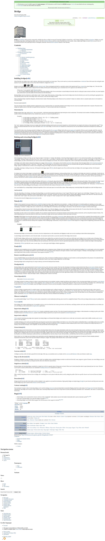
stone (40, 86)
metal (37, 86)
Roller (64, 427)
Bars (28, 423)
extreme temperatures (70, 312)
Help (4, 508)
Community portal (7, 500)
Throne (28, 418)
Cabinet (62, 416)
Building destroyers (28, 312)
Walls (15, 318)
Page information (7, 520)
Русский (5, 525)
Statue (98, 416)
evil (101, 323)
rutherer (16, 205)
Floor (28, 425)
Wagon (57, 429)
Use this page (20, 5)
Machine (17, 427)
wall (48, 181)
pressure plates (34, 198)
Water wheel (81, 427)
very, (65, 293)
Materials (36, 90)
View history (6, 486)
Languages (25, 403)
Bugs (18, 440)
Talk (4, 456)
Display (36, 419)
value (44, 126)
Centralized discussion (8, 499)
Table (102, 416)
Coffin (78, 416)
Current (19, 446)
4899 (90, 396)
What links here (6, 513)
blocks (31, 112)
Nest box (53, 419)
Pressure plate (59, 427)
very (68, 293)
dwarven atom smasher (66, 185)
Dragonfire (16, 134)
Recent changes (6, 501)
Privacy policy (6, 531)
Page (18, 465)
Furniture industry (46, 433)
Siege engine (46, 429)
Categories (16, 436)
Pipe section (52, 427)
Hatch (49, 423)
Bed (43, 416)
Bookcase (32, 419)
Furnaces (62, 413)
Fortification (32, 425)
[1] (99, 124)
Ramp (37, 425)
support (38, 216)
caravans (100, 318)
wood (44, 86)
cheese (44, 282)
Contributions (6, 457)
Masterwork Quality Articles (23, 438)
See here (73, 4)
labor (59, 126)
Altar (28, 419)
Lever (38, 427)
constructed (83, 81)
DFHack (23, 243)
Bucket (58, 416)
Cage (66, 416)
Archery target (30, 429)
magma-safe (73, 130)
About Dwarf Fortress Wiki (9, 533)
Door (35, 423)
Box (49, 416)
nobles (52, 282)
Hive (50, 419)
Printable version (7, 517)
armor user (51, 388)
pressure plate (97, 163)
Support (73, 427)
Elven (16, 406)
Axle (28, 427)
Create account (6, 459)
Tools (25, 419)
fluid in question (54, 42)
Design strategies (30, 433)
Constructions (23, 425)
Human (16, 409)
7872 (47, 398)
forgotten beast (26, 284)
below (51, 82)
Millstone (47, 427)
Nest (63, 429)
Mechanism (42, 427)
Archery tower (36, 311)
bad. (70, 293)
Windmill (87, 427)
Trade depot (52, 429)
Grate (46, 423)
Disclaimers (6, 534)
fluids (91, 41)
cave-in (27, 217)
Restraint (92, 416)
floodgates (16, 269)
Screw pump (68, 427)
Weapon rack (36, 418)
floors (85, 249)
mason (82, 86)
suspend (69, 220)
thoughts (82, 381)
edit (28, 78)
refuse (25, 282)
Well (60, 429)
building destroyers (94, 268)
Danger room (90, 388)
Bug (50, 251)
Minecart (32, 299)
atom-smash (81, 205)
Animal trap (29, 416)
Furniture (24, 417)
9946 (52, 251)
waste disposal (101, 281)
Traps (16, 287)
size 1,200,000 (38, 204)
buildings (22, 39)
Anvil (34, 416)
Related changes (7, 514)
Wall (44, 425)
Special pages (6, 516)
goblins (28, 282)
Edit (4, 485)
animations (42, 382)
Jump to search (26, 16)
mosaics (34, 382)
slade (41, 134)
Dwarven (17, 404)
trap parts (23, 427)
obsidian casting (29, 210)
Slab (95, 416)
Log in (4, 460)
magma (55, 130)
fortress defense (48, 41)
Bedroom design (38, 433)
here (69, 7)
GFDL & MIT (18, 529)
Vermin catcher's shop (38, 429)
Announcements (7, 503)
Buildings (59, 411)
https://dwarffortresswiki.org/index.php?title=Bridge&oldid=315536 (37, 435)
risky (58, 323)
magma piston (36, 305)
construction (60, 216)
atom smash (91, 267)
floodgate (39, 267)
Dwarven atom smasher (28, 279)
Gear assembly (33, 427)
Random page (6, 504)
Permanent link (6, 518)
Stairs (41, 425)
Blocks (46, 416)
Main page (5, 497)
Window (56, 423)
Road (52, 423)
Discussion (19, 467)
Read (4, 483)
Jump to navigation (18, 16)
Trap (77, 427)
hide (102, 411)
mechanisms (91, 39)
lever (91, 163)
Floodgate (42, 423)
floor (73, 290)
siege (91, 354)
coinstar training (47, 177)
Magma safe (21, 259)
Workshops (57, 413)
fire (52, 130)
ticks (53, 168)
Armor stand (38, 416)
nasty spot (26, 293)
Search (3, 489)
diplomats (74, 354)
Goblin (16, 407)
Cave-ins (16, 301)
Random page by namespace (7, 506)
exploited (31, 177)
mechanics (69, 163)
